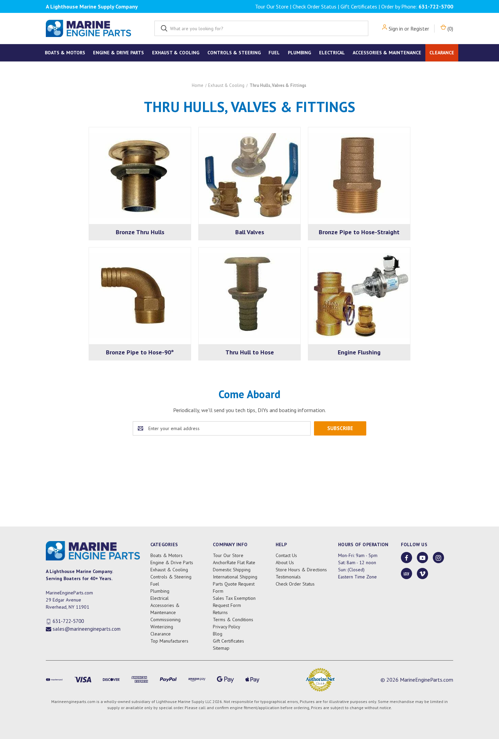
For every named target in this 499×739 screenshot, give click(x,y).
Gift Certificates (358, 6)
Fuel (274, 53)
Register (419, 28)
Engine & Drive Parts (118, 53)
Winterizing (161, 627)
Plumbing (299, 53)
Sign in (396, 28)
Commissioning (165, 619)
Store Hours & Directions (301, 570)
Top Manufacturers (169, 641)
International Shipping (235, 577)
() (449, 28)
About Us (285, 562)
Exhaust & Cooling (175, 53)
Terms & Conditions (233, 619)
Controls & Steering (234, 53)
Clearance (441, 53)
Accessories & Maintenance (387, 53)
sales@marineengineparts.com (87, 629)
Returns (220, 612)
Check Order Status (314, 6)
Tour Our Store (272, 6)
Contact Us (286, 555)
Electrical (332, 53)
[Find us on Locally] (406, 574)
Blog (217, 634)
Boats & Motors (65, 53)
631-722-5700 (436, 6)
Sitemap (221, 648)
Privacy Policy (226, 627)
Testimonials (288, 577)
